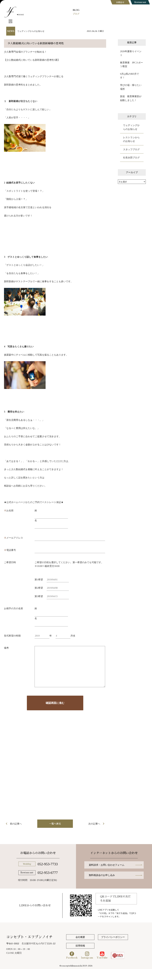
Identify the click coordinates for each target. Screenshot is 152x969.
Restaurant (140, 2)
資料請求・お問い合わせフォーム (106, 865)
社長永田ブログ (131, 157)
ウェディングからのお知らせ (30, 31)
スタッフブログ (131, 149)
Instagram (87, 958)
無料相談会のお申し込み (102, 875)
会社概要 (80, 937)
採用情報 (80, 945)
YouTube (102, 958)
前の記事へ (16, 823)
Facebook (71, 958)
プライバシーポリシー (113, 937)
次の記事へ (94, 823)
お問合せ (120, 2)
